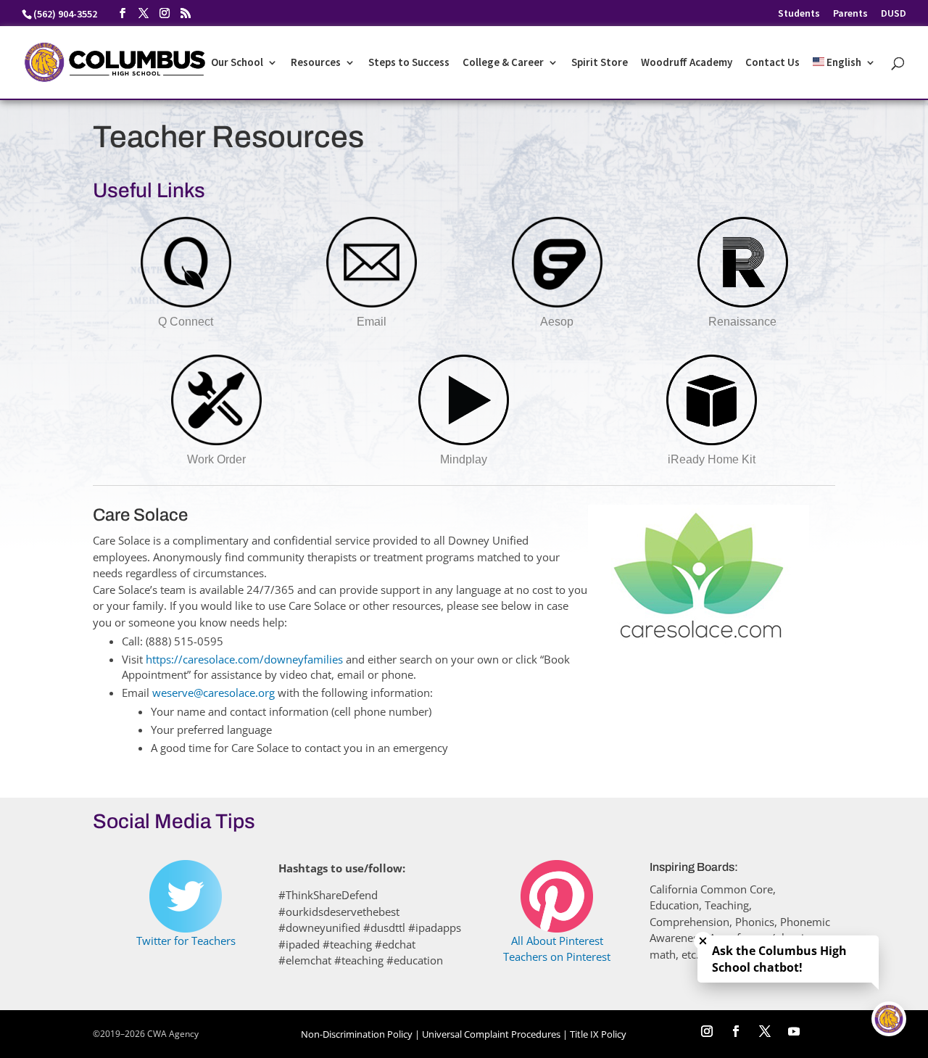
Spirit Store (599, 63)
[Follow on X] (764, 1031)
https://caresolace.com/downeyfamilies (244, 659)
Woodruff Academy (686, 63)
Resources (316, 63)
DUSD (893, 14)
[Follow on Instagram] (706, 1031)
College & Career (503, 63)
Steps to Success (409, 63)
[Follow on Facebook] (735, 1031)
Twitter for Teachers (186, 940)
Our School (237, 63)
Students (799, 14)
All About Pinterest (557, 940)
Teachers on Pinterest (556, 956)
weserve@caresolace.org (215, 692)
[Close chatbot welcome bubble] (703, 941)
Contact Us (772, 63)
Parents (850, 14)
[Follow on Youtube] (793, 1031)
